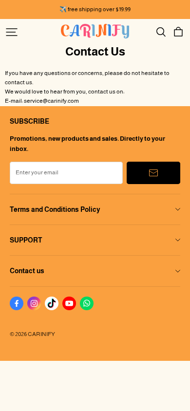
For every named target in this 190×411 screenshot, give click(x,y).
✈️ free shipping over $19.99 (95, 9)
